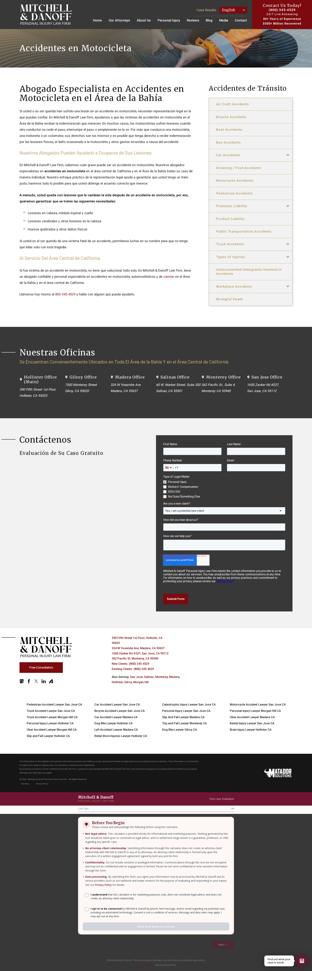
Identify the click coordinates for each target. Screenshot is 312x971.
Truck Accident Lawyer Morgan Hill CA (52, 717)
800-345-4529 (65, 294)
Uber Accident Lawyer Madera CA (252, 717)
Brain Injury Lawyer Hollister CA (250, 729)
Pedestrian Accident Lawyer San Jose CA (54, 704)
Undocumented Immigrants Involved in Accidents (248, 271)
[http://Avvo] (51, 681)
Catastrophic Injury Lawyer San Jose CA (189, 704)
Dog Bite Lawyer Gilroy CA (179, 729)
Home (97, 20)
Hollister (117, 682)
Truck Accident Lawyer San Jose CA (51, 711)
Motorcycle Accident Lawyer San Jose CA (258, 704)
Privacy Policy (103, 884)
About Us (144, 20)
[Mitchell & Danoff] (46, 14)
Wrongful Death (229, 299)
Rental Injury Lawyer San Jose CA (252, 723)
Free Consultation (41, 667)
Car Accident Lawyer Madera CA (115, 717)
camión (168, 276)
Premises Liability (231, 206)
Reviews (193, 20)
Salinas (149, 677)
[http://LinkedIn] (43, 681)
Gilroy (128, 682)
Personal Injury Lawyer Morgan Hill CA (255, 711)
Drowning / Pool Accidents (238, 168)
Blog (209, 20)
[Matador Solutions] (277, 773)
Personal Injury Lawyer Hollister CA (50, 723)
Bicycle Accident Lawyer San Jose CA (119, 711)
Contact (241, 20)
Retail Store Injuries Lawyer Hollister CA (120, 736)
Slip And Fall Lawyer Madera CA (183, 717)
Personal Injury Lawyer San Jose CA (186, 711)
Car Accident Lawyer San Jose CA (117, 704)
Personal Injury (169, 20)
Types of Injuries (230, 257)
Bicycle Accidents (231, 117)
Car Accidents (228, 155)
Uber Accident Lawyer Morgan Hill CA (52, 729)
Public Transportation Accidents (243, 231)
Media (223, 20)
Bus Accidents (228, 142)
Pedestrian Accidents (234, 193)
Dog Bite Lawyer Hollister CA (113, 723)
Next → (223, 944)
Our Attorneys (119, 20)
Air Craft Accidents (232, 104)
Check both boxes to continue (156, 926)
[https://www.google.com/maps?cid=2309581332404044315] (22, 681)
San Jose (136, 677)
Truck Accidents (230, 244)
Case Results (206, 10)
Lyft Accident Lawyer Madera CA (116, 729)
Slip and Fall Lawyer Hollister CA (48, 736)
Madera (174, 677)
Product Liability (230, 219)
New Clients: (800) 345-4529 (130, 663)
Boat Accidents (229, 129)
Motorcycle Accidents (235, 180)
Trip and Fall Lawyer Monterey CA (184, 723)
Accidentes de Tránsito (248, 88)
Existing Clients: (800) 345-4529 (133, 669)
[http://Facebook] (29, 681)
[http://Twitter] (36, 681)
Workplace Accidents (234, 286)
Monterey (161, 677)
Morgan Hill (141, 682)
